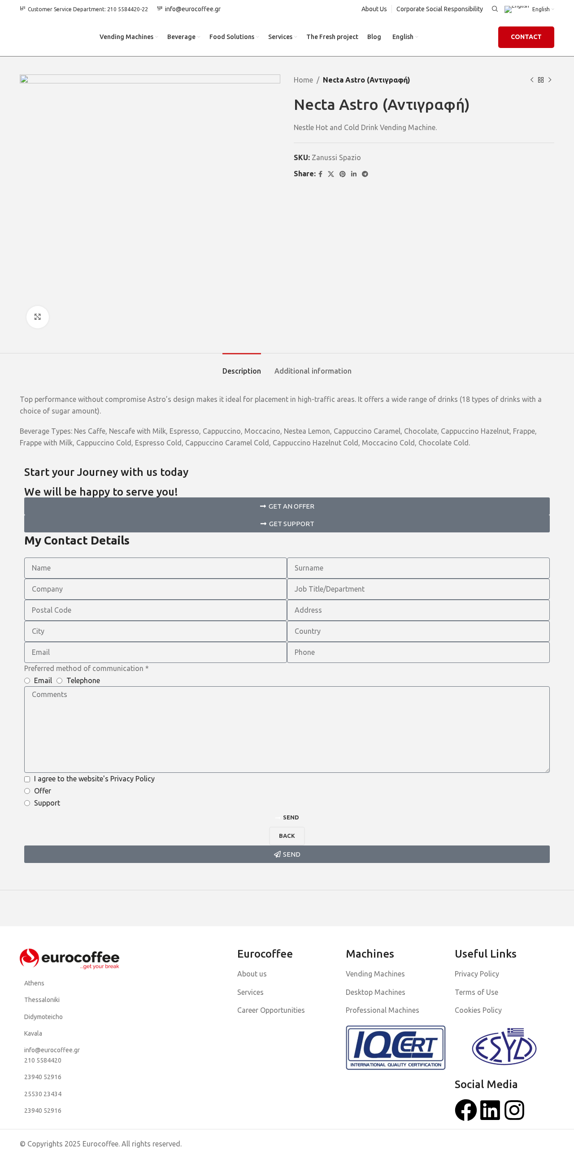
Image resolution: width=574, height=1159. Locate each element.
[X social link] (331, 174)
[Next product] (549, 80)
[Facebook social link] (320, 174)
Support (47, 803)
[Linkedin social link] (353, 174)
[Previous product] (531, 80)
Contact (526, 36)
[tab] (241, 366)
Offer (42, 791)
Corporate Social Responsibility (439, 9)
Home (303, 80)
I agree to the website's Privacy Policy (94, 779)
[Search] (493, 9)
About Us (374, 9)
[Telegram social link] (365, 174)
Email (43, 680)
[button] (287, 506)
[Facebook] (466, 1110)
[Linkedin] (490, 1110)
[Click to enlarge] (37, 317)
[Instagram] (514, 1110)
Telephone (83, 680)
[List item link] (69, 983)
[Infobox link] (84, 9)
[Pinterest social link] (342, 174)
